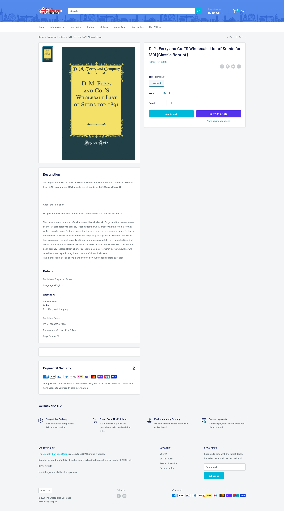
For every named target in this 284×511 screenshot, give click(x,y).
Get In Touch (166, 458)
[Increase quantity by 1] (179, 103)
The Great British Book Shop (53, 453)
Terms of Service (168, 463)
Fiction (91, 26)
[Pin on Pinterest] (228, 66)
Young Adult (120, 26)
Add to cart (171, 113)
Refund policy (167, 468)
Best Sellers (137, 26)
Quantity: (153, 102)
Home (41, 26)
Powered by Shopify (47, 501)
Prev (231, 37)
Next (241, 37)
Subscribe (214, 475)
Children (104, 26)
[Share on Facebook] (222, 66)
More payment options (218, 120)
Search (163, 453)
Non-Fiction (76, 26)
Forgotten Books (158, 62)
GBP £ (42, 490)
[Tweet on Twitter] (233, 66)
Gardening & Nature (56, 37)
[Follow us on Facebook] (119, 496)
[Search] (198, 11)
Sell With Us (155, 26)
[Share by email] (239, 66)
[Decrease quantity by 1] (163, 103)
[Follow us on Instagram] (124, 496)
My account (214, 12)
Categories (55, 26)
